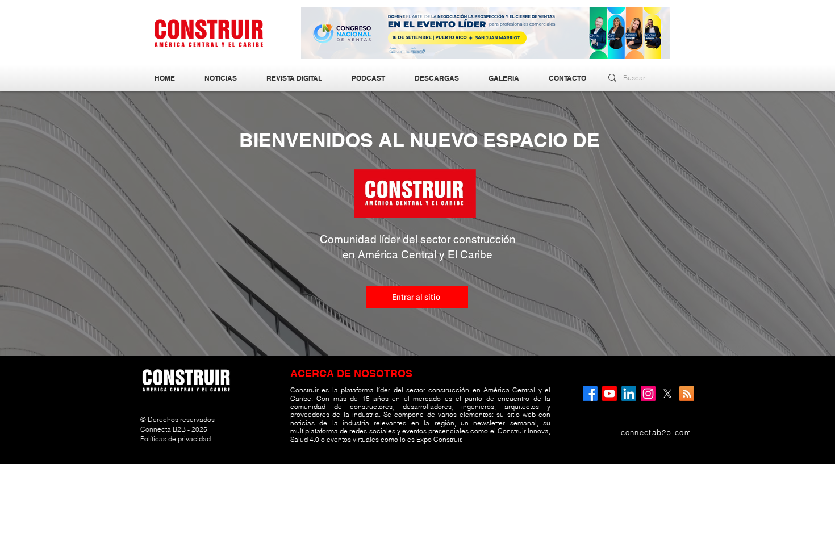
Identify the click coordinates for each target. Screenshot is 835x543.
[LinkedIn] (628, 393)
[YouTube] (609, 393)
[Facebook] (590, 393)
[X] (667, 393)
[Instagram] (648, 393)
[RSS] (686, 393)
